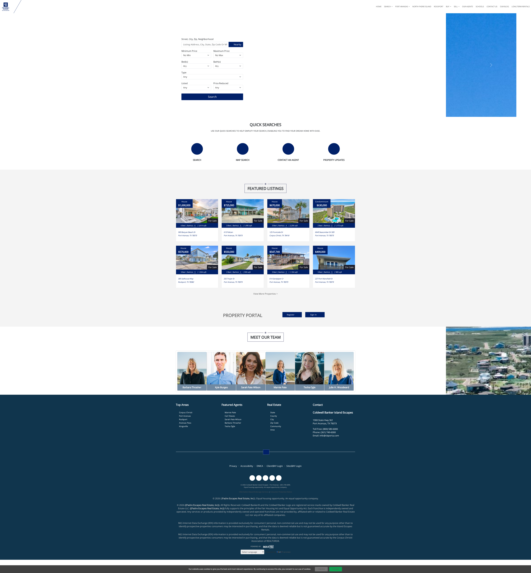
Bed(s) (184, 61)
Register (291, 314)
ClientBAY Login (275, 465)
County (273, 416)
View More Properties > (265, 293)
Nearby (237, 44)
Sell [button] (456, 6)
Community (275, 426)
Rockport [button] (438, 6)
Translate (286, 552)
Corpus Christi (185, 412)
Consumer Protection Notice (281, 492)
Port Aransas (185, 416)
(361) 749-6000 (328, 432)
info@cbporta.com (329, 435)
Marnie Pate (230, 412)
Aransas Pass (185, 422)
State (272, 412)
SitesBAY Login (294, 465)
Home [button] (378, 6)
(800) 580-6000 (330, 428)
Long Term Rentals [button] (521, 6)
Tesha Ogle (230, 426)
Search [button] (387, 6)
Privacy (233, 465)
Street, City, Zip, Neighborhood (197, 39)
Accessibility (246, 465)
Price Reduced (220, 83)
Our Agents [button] (467, 6)
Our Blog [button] (504, 6)
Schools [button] (480, 6)
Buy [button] (448, 6)
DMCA (260, 465)
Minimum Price (189, 50)
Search (216, 97)
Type (183, 72)
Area (272, 429)
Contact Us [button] (492, 6)
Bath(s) (217, 61)
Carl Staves (230, 416)
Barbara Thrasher (233, 422)
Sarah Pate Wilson (233, 419)
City (272, 419)
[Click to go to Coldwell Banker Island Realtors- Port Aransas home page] (7, 6)
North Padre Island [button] (421, 6)
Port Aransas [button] (401, 6)
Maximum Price (221, 50)
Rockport (183, 419)
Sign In (313, 314)
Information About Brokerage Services (254, 492)
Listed (184, 83)
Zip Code (274, 422)
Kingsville (183, 426)
